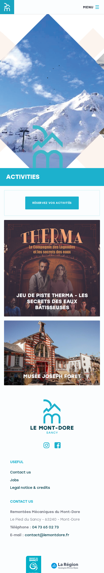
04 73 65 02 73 (45, 527)
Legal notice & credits (30, 488)
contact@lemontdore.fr (47, 535)
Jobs (14, 480)
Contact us (20, 472)
